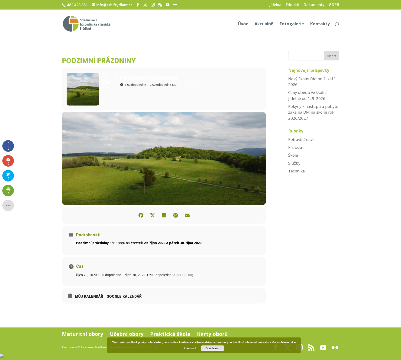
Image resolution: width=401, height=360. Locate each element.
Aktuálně (264, 24)
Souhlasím (213, 348)
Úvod (243, 24)
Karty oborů (212, 333)
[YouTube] (167, 5)
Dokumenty (314, 5)
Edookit (292, 5)
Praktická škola (170, 333)
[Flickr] (175, 5)
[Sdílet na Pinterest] (175, 215)
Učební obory (127, 333)
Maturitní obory (82, 333)
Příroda (295, 147)
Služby (294, 163)
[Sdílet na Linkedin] (164, 215)
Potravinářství (301, 139)
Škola (293, 155)
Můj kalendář (89, 296)
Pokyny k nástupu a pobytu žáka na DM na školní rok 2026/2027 (313, 112)
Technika (296, 171)
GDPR (334, 5)
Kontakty (320, 24)
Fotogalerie (291, 24)
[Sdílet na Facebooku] (141, 215)
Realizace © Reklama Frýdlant (85, 347)
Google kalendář (124, 296)
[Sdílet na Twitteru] (152, 215)
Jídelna (275, 5)
